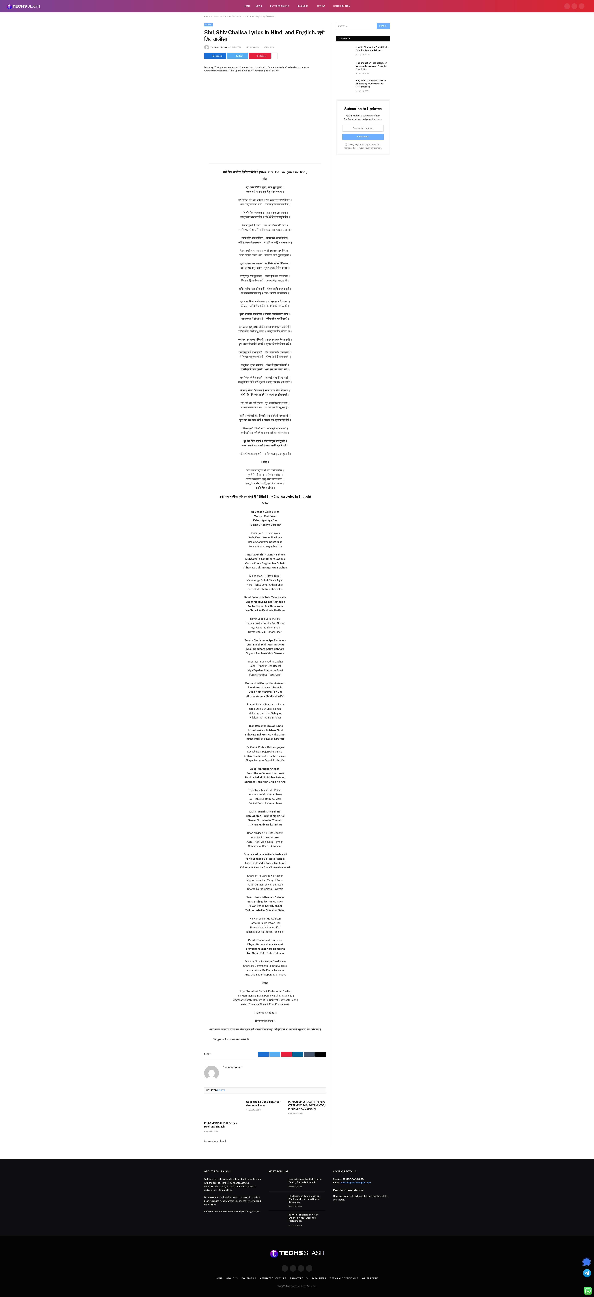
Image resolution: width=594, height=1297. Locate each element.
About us (232, 1278)
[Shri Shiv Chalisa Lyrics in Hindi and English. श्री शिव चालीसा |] (265, 112)
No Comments (252, 47)
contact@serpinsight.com (355, 1182)
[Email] (193, 199)
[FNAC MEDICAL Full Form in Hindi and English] (223, 1108)
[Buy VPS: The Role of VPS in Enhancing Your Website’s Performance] (344, 84)
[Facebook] (193, 167)
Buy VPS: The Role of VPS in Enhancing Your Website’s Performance (371, 83)
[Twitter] (193, 175)
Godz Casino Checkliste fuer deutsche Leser (263, 1103)
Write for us (370, 1278)
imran (208, 25)
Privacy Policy (364, 148)
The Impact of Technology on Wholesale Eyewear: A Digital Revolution (371, 66)
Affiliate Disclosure (273, 1278)
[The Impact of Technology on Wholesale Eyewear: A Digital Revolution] (344, 67)
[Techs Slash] (23, 6)
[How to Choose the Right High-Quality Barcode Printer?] (344, 51)
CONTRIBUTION (341, 6)
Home (247, 6)
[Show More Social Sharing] (274, 56)
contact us (249, 1278)
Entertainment (279, 6)
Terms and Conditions (344, 1278)
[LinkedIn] (193, 183)
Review (321, 6)
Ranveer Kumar (220, 47)
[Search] (588, 6)
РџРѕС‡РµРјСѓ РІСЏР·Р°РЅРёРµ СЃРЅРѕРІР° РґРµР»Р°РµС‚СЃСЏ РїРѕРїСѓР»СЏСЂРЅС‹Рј (307, 1105)
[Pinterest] (193, 191)
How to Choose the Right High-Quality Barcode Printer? (372, 49)
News (259, 6)
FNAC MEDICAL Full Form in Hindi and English (220, 1125)
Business (302, 6)
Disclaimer (319, 1278)
